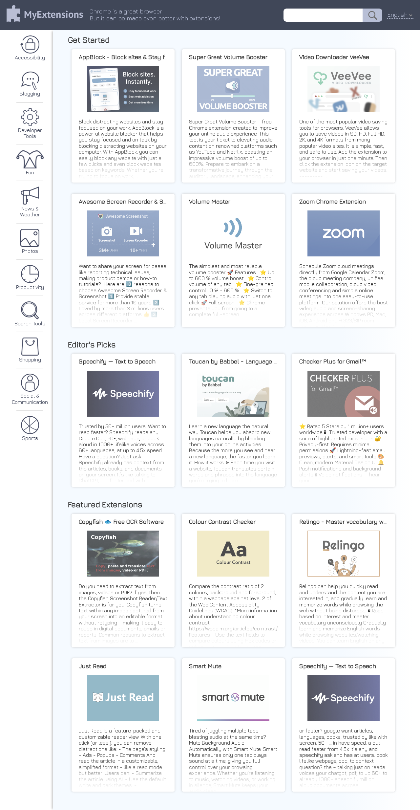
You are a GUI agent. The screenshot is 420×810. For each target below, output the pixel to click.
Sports (30, 438)
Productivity (30, 287)
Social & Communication (30, 399)
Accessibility (30, 57)
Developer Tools (30, 133)
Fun (30, 172)
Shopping (30, 359)
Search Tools (29, 323)
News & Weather (30, 211)
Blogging (30, 94)
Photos (30, 251)
